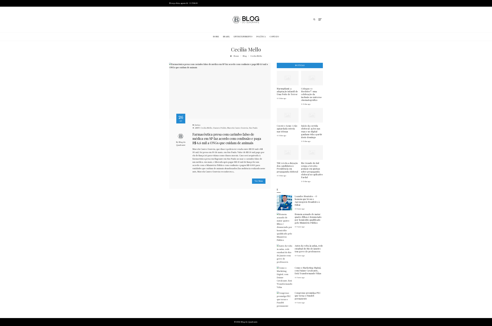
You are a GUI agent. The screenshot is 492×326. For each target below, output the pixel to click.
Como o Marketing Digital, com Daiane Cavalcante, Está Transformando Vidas (308, 270)
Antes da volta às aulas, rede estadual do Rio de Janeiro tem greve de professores (309, 248)
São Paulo (253, 128)
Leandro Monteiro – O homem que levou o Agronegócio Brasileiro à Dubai (307, 200)
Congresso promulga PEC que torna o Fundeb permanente (308, 296)
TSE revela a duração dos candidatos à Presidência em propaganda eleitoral (287, 167)
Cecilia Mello (206, 128)
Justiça (197, 125)
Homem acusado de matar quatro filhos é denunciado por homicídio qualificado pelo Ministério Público (308, 218)
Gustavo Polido (219, 128)
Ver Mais (259, 181)
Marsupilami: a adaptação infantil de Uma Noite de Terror (287, 91)
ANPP (197, 128)
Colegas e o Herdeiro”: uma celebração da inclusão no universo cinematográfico (311, 94)
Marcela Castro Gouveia (237, 128)
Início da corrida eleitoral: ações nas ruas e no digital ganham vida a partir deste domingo (311, 131)
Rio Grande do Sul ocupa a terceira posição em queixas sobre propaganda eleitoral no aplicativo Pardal (312, 170)
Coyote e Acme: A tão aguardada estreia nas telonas (287, 128)
